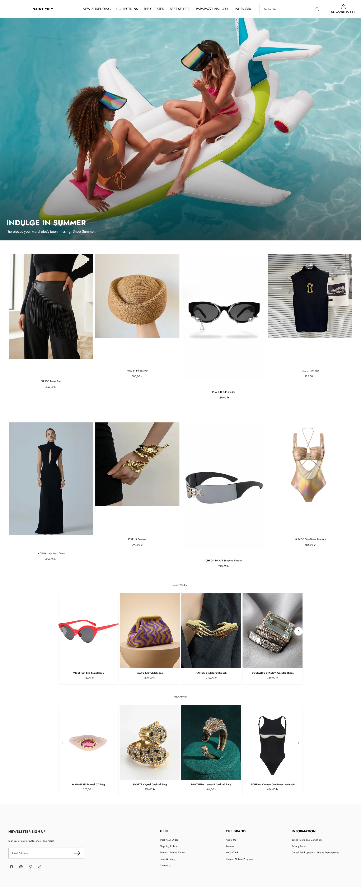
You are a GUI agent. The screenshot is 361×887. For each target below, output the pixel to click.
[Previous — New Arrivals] (62, 743)
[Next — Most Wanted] (298, 631)
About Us (231, 840)
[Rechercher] (317, 9)
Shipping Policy (168, 846)
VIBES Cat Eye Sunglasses (88, 673)
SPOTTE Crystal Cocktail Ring (150, 784)
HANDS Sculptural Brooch (211, 673)
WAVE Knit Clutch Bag (150, 673)
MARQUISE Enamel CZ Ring (88, 784)
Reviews (230, 846)
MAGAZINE (232, 852)
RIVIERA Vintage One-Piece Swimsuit (273, 784)
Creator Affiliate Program (239, 859)
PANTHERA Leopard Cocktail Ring (211, 784)
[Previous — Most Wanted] (62, 631)
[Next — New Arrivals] (298, 743)
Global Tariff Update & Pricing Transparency (315, 852)
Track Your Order (169, 840)
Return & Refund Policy (172, 852)
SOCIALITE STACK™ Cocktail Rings (273, 673)
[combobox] (291, 9)
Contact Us (166, 865)
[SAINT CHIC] (42, 9)
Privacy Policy (299, 846)
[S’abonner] (76, 853)
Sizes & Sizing (167, 859)
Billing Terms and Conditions (307, 840)
